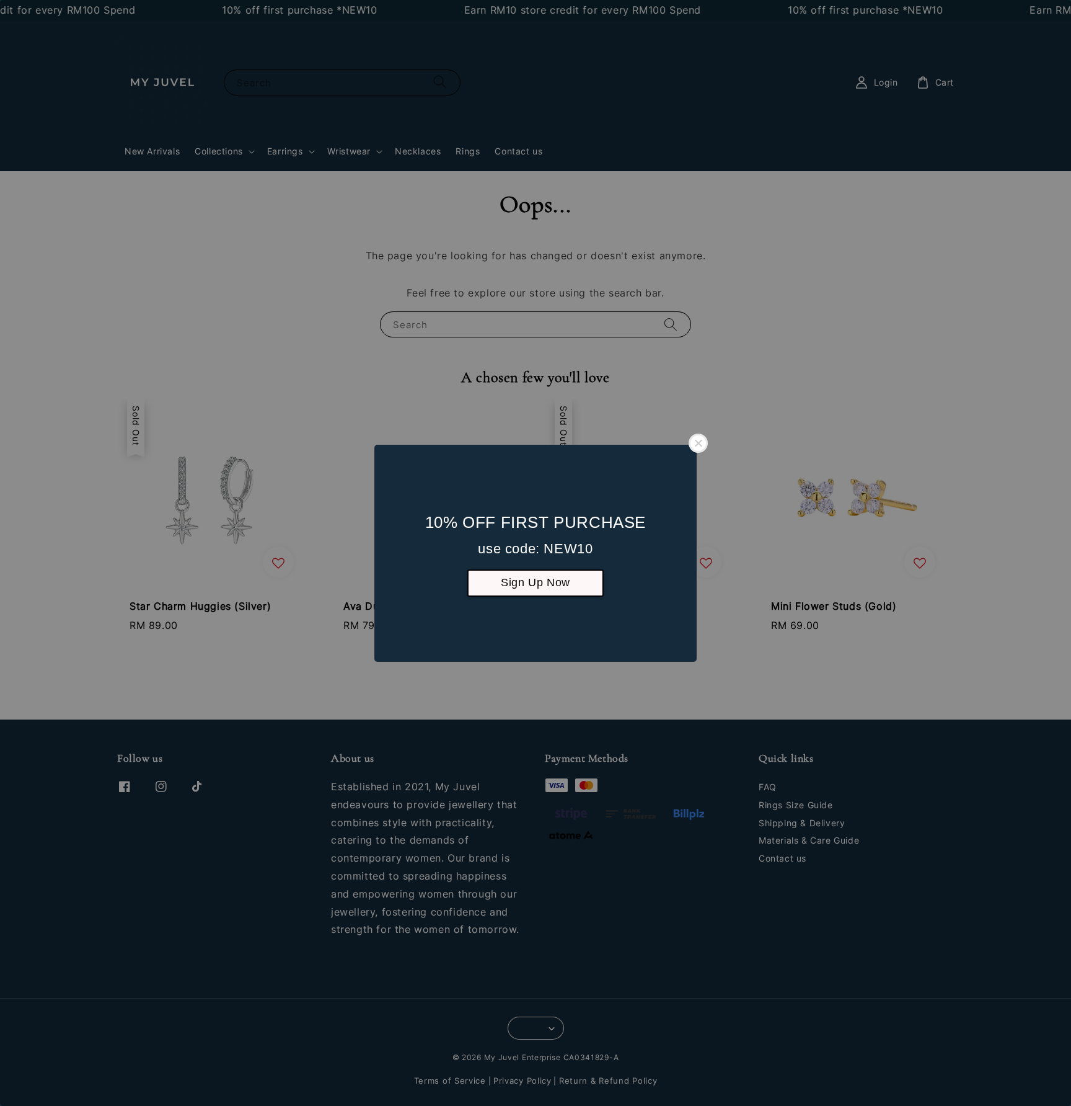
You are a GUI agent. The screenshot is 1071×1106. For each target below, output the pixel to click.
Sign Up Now (535, 582)
